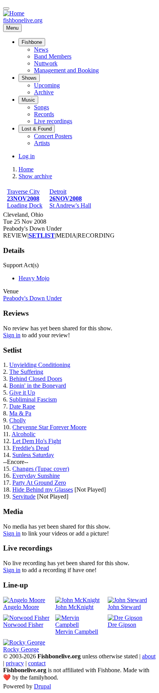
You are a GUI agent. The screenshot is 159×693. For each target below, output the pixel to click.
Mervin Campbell (76, 631)
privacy (15, 663)
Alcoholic (24, 434)
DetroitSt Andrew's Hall (70, 198)
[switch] (6, 8)
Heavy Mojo (34, 278)
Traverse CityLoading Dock (24, 198)
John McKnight (74, 607)
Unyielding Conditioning (39, 365)
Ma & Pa (20, 413)
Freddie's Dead (30, 448)
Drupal (42, 686)
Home (26, 169)
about (149, 656)
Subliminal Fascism (33, 399)
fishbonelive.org (22, 20)
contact (37, 663)
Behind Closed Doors (35, 378)
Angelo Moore (21, 607)
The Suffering (26, 371)
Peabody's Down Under (32, 298)
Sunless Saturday (33, 455)
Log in (27, 156)
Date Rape (22, 406)
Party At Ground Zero (39, 482)
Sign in (11, 335)
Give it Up (22, 392)
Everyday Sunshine (36, 475)
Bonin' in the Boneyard (37, 385)
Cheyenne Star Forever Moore (49, 427)
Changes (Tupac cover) (40, 468)
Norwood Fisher (23, 624)
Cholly (17, 420)
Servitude (24, 496)
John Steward (124, 607)
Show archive (35, 176)
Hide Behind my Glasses (42, 489)
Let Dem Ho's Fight (36, 441)
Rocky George (21, 649)
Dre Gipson (122, 624)
